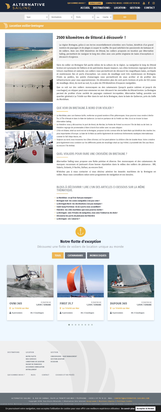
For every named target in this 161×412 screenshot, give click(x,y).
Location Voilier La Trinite (112, 404)
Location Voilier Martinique (11, 404)
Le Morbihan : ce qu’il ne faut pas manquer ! (74, 198)
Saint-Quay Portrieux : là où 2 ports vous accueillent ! (79, 207)
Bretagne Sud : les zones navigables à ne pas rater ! (78, 201)
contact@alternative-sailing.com (131, 398)
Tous (58, 255)
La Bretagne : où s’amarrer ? (68, 219)
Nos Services (31, 359)
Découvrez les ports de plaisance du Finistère (76, 216)
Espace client (95, 3)
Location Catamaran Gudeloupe (87, 404)
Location (119, 8)
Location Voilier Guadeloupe (62, 404)
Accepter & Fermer (145, 408)
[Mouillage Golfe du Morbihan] (29, 86)
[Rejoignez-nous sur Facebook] (149, 3)
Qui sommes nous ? (76, 3)
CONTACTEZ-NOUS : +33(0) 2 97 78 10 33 (123, 3)
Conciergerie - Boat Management (64, 356)
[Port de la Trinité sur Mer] (29, 116)
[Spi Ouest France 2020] (29, 147)
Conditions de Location (35, 362)
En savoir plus (128, 408)
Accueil (85, 8)
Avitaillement (31, 369)
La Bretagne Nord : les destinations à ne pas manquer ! (79, 204)
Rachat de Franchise (34, 364)
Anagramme (92, 401)
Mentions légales (107, 401)
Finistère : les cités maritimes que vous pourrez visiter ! (80, 210)
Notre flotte (31, 356)
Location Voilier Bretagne (135, 404)
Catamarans (75, 255)
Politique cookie (124, 401)
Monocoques (98, 255)
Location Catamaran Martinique (36, 404)
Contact (149, 8)
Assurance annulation (35, 367)
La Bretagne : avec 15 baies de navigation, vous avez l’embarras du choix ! (87, 213)
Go (124, 17)
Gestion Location (57, 359)
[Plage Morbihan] (29, 51)
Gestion (135, 8)
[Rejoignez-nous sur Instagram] (153, 3)
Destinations (101, 8)
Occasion (54, 362)
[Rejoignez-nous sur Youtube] (144, 3)
